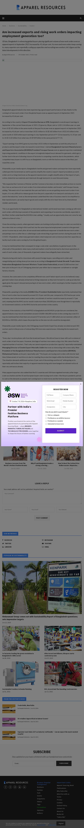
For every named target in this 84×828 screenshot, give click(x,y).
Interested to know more (56, 424)
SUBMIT (61, 431)
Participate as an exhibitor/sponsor (59, 418)
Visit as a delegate (53, 415)
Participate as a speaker (55, 421)
